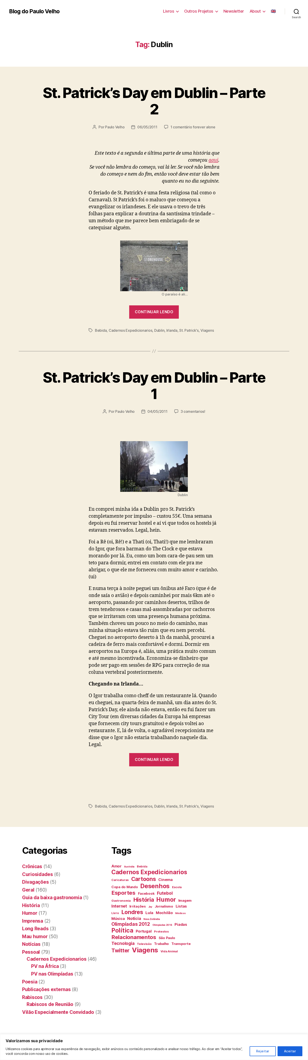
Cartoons (143, 879)
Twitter (120, 950)
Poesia (29, 982)
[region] (154, 1047)
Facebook (146, 893)
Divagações (35, 882)
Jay (150, 906)
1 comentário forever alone (192, 127)
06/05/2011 (147, 127)
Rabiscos (32, 997)
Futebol (164, 893)
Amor (116, 866)
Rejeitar (262, 1051)
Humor (29, 913)
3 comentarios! (193, 411)
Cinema (165, 879)
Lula (149, 912)
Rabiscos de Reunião (50, 1004)
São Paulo (167, 938)
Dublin (159, 330)
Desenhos (155, 886)
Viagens (207, 330)
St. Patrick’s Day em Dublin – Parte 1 (154, 385)
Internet (119, 906)
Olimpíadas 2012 (130, 924)
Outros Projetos (198, 11)
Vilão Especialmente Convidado (58, 1012)
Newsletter (233, 11)
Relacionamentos (133, 937)
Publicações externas (46, 989)
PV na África (45, 966)
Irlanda (171, 330)
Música (118, 918)
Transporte (181, 944)
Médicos (180, 913)
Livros (168, 11)
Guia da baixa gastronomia (52, 897)
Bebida (101, 330)
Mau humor (35, 936)
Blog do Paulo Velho (34, 11)
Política (122, 930)
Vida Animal (169, 951)
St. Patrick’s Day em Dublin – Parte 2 (154, 101)
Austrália (129, 866)
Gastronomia (121, 900)
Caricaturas (120, 880)
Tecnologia (122, 943)
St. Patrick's (189, 330)
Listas (181, 906)
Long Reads (35, 928)
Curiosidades (37, 874)
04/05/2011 (157, 411)
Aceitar (290, 1051)
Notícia (134, 918)
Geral (28, 890)
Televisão (144, 944)
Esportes (123, 893)
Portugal (144, 931)
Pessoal (31, 952)
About (255, 11)
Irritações (137, 906)
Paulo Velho (114, 127)
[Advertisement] (82, 782)
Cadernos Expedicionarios (130, 330)
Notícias (31, 944)
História (31, 905)
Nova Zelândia (151, 919)
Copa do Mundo (124, 887)
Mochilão (164, 912)
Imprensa (32, 921)
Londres (132, 912)
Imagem (185, 900)
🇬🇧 (273, 11)
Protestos (161, 931)
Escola (177, 887)
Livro (115, 913)
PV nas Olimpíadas (52, 974)
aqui (213, 160)
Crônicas (32, 866)
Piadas (181, 924)
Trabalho (161, 944)
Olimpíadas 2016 (162, 925)
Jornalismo (164, 906)
